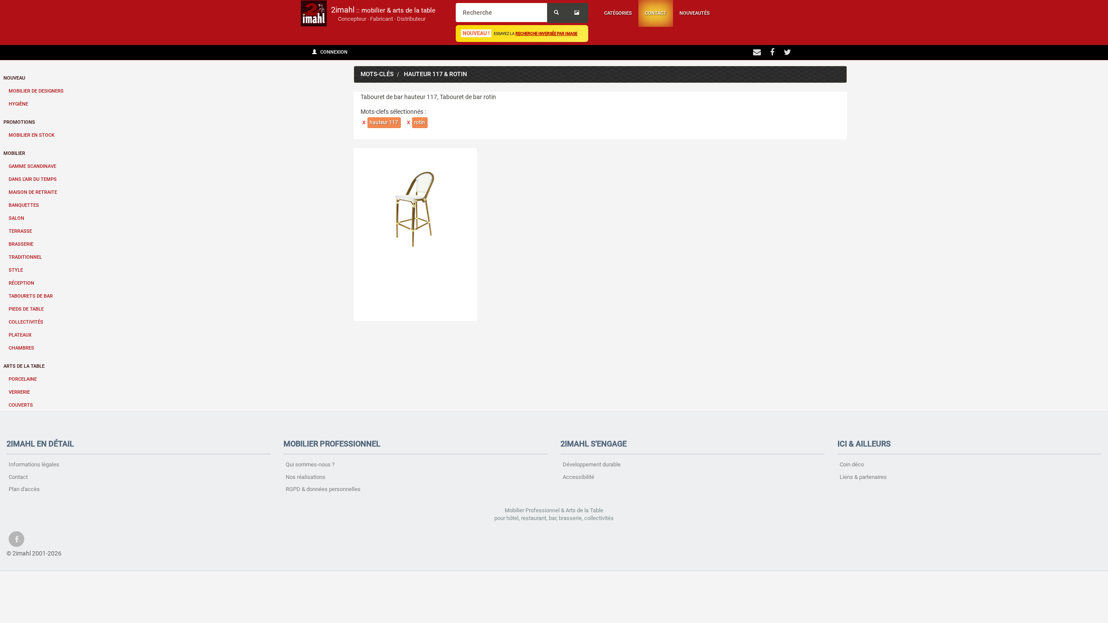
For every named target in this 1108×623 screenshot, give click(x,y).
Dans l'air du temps (33, 179)
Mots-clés (377, 74)
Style (16, 270)
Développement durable (592, 464)
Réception (21, 283)
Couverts (21, 405)
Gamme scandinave (32, 166)
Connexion (333, 52)
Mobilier (14, 153)
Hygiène (18, 104)
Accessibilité (578, 477)
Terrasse (20, 231)
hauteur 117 (384, 122)
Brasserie (21, 244)
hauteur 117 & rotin (435, 74)
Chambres (21, 348)
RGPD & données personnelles (323, 489)
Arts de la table (24, 366)
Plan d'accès (24, 489)
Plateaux (20, 335)
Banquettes (24, 205)
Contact (656, 13)
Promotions (19, 122)
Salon (16, 218)
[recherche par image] (577, 13)
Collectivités (26, 322)
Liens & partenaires (863, 477)
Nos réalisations (305, 477)
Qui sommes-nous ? (310, 464)
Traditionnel (25, 257)
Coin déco (852, 464)
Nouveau (14, 78)
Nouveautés (695, 13)
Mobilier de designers (36, 91)
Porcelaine (23, 379)
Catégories (618, 13)
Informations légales (34, 464)
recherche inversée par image (546, 33)
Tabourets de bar (31, 296)
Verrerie (19, 392)
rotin (419, 122)
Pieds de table (26, 309)
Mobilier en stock (32, 135)
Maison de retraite (33, 192)
